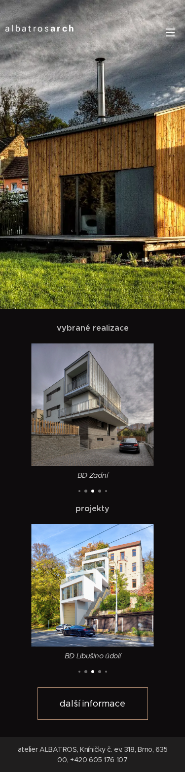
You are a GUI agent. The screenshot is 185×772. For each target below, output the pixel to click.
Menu (170, 32)
